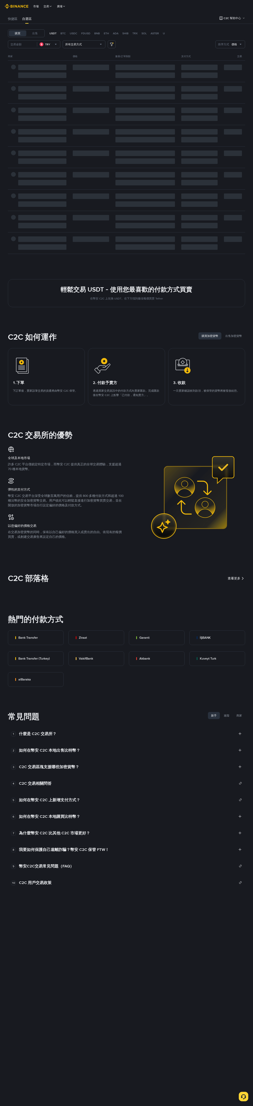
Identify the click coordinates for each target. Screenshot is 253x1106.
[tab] (12, 19)
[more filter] (112, 44)
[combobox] (49, 44)
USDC (73, 33)
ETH (106, 33)
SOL (144, 33)
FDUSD (85, 33)
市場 (36, 6)
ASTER (155, 33)
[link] (36, 637)
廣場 (59, 6)
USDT (53, 33)
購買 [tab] (17, 33)
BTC (63, 33)
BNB (97, 33)
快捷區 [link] (12, 19)
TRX (135, 33)
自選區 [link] (27, 19)
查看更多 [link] (234, 578)
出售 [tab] (35, 33)
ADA (115, 33)
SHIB (125, 33)
